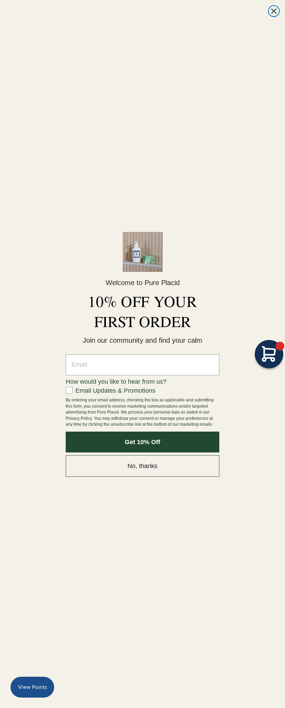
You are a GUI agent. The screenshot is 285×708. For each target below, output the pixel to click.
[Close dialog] (273, 11)
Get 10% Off (142, 442)
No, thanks (142, 466)
